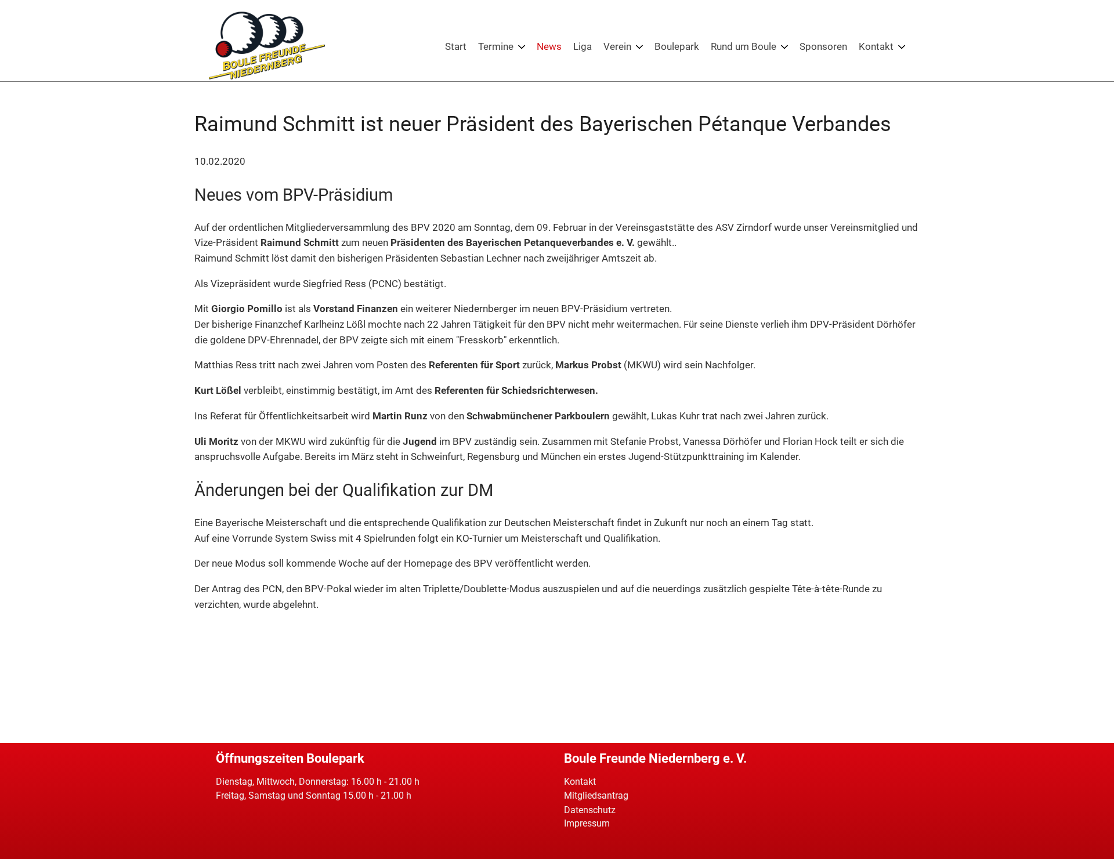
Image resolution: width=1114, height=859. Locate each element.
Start (455, 46)
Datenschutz (590, 809)
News (549, 46)
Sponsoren (823, 46)
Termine (495, 46)
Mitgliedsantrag (596, 795)
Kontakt (876, 46)
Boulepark (676, 46)
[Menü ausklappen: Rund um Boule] (784, 47)
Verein (617, 46)
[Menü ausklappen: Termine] (522, 47)
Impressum (587, 823)
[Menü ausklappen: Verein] (639, 47)
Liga (582, 46)
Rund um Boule (743, 46)
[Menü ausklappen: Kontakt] (902, 47)
